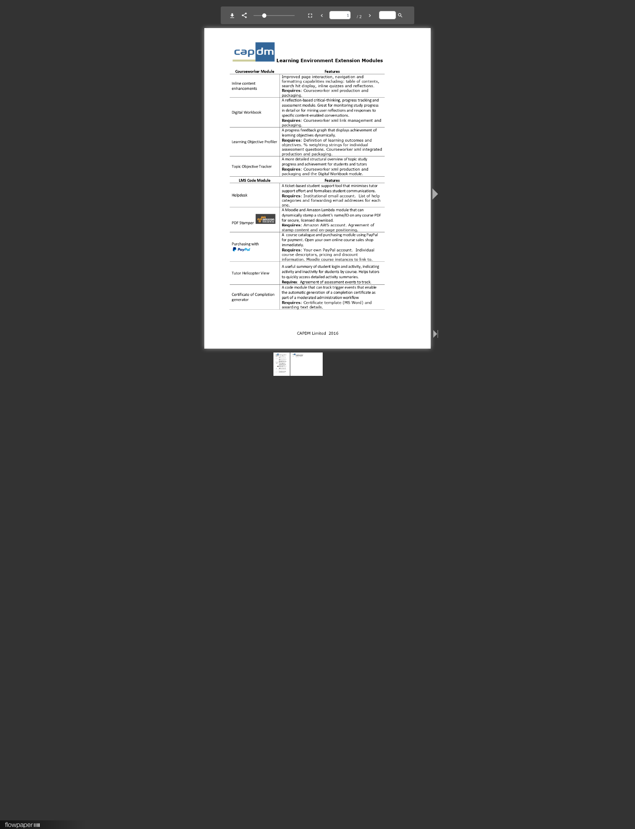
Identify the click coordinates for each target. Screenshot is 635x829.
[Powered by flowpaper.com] (23, 822)
